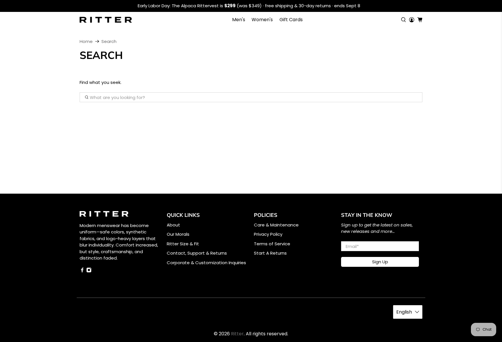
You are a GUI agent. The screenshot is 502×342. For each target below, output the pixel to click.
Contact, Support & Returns (197, 253)
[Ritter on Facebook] (82, 271)
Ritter (237, 333)
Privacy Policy (268, 234)
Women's (262, 19)
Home (86, 41)
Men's (238, 19)
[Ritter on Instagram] (89, 271)
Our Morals (178, 234)
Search (108, 41)
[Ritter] (106, 20)
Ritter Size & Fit (183, 244)
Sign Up (380, 262)
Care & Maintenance (276, 225)
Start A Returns (270, 253)
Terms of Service (272, 244)
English (404, 312)
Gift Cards (291, 19)
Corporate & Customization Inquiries (206, 263)
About (173, 225)
